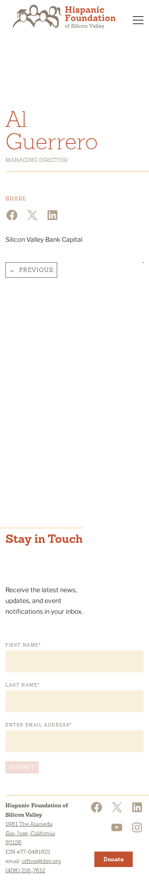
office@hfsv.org (41, 861)
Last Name (22, 684)
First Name (23, 645)
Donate (113, 859)
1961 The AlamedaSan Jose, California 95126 (30, 833)
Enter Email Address (38, 724)
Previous (36, 270)
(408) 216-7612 (25, 870)
